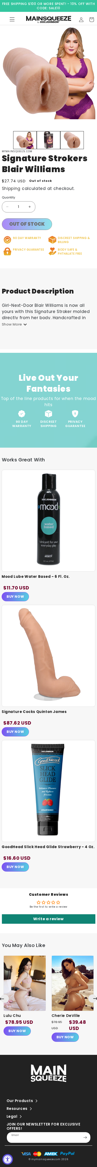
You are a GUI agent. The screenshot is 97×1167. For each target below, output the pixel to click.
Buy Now (15, 596)
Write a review (48, 919)
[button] (91, 19)
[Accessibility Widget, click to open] (7, 1159)
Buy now (17, 1031)
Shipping (11, 188)
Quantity (8, 197)
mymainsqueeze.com (45, 1159)
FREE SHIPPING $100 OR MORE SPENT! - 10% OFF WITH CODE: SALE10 (48, 6)
